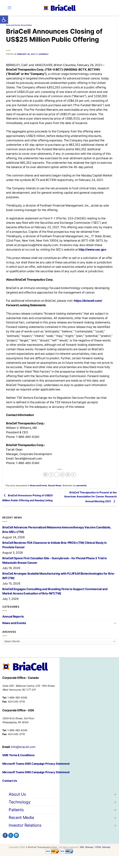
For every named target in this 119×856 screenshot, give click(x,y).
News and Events (13, 25)
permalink (82, 485)
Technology (19, 802)
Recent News (26, 25)
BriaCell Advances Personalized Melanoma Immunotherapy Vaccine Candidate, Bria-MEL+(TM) (56, 529)
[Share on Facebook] (51, 474)
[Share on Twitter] (56, 474)
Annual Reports (13, 616)
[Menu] (9, 7)
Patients (16, 809)
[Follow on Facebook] (5, 835)
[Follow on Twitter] (10, 835)
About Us (17, 794)
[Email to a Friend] (62, 474)
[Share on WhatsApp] (45, 474)
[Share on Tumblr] (73, 474)
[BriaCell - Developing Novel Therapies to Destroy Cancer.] (59, 8)
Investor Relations (25, 825)
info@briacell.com (23, 747)
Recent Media (21, 817)
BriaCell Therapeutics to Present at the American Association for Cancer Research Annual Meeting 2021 (90, 497)
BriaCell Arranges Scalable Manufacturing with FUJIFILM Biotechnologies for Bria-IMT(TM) (58, 576)
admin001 (43, 54)
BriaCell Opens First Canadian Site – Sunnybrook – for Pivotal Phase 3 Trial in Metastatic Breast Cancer (54, 560)
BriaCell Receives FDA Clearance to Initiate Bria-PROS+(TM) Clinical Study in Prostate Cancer (54, 545)
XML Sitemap (86, 847)
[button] (4, 20)
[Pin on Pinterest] (68, 474)
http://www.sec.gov (92, 249)
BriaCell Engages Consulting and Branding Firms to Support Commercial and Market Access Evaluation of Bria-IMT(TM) (55, 591)
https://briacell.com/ (88, 300)
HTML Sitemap (102, 847)
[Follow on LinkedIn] (16, 835)
